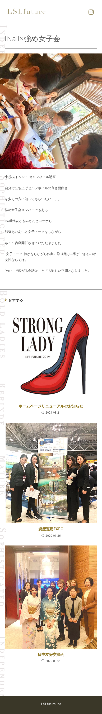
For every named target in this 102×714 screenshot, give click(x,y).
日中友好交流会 (51, 654)
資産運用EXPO (51, 528)
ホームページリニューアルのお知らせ (51, 406)
